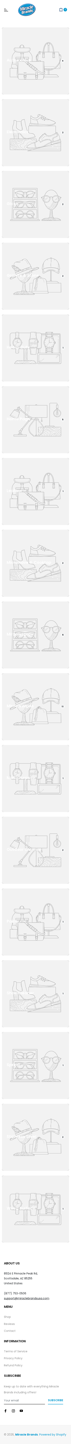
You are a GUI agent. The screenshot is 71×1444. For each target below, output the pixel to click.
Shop (7, 1317)
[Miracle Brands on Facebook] (5, 1410)
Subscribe (55, 1400)
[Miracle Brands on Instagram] (13, 1410)
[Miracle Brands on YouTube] (21, 1410)
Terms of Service (15, 1351)
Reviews (9, 1324)
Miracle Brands (26, 1435)
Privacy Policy (13, 1358)
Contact (10, 1331)
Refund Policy (13, 1365)
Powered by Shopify (52, 1435)
